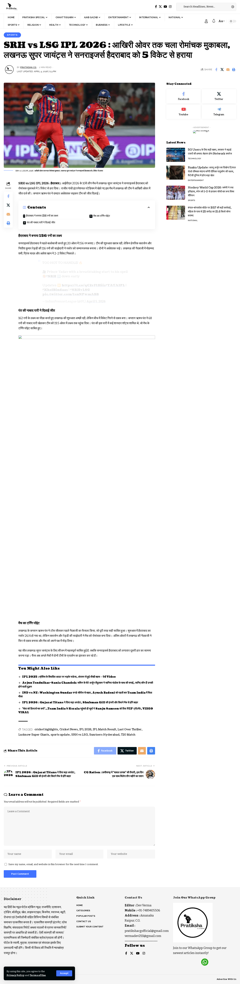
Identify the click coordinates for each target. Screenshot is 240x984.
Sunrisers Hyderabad (104, 734)
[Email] (227, 70)
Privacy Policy (15, 975)
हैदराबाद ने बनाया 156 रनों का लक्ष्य (42, 216)
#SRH (51, 276)
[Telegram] (219, 111)
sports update (60, 734)
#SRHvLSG (80, 290)
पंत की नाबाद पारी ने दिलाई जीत (41, 222)
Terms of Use (38, 975)
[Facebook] (156, 6)
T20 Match (128, 734)
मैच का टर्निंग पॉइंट (101, 216)
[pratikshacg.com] (11, 6)
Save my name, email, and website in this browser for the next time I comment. (53, 864)
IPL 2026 (85, 729)
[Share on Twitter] (222, 70)
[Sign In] (206, 21)
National (193, 220)
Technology (194, 159)
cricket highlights (46, 729)
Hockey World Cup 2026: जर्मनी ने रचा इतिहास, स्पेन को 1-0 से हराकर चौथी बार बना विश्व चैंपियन (211, 191)
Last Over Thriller (130, 729)
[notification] (214, 21)
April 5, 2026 (96, 301)
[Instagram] (170, 6)
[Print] (233, 70)
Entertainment (196, 180)
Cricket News (68, 729)
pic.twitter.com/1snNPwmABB (70, 294)
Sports (12, 35)
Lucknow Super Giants (33, 734)
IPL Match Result (104, 729)
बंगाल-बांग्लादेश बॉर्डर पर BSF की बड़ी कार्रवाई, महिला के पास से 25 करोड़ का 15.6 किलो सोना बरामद (209, 211)
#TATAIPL (115, 285)
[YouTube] (165, 6)
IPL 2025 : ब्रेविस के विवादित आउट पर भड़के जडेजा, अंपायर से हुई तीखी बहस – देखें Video (69, 677)
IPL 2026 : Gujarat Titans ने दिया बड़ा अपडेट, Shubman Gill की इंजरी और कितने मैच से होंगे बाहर (80, 702)
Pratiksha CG (28, 67)
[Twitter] (160, 6)
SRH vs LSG (79, 734)
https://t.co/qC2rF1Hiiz (84, 285)
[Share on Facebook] (216, 70)
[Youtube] (183, 111)
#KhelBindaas (55, 290)
